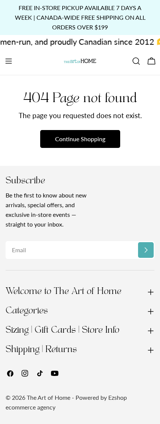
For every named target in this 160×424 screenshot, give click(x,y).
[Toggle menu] (8, 61)
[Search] (136, 61)
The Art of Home (48, 397)
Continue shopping (80, 138)
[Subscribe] (146, 250)
